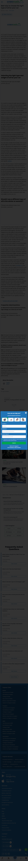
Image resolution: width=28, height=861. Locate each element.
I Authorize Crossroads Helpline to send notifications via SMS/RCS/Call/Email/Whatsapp (14, 440)
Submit (14, 443)
